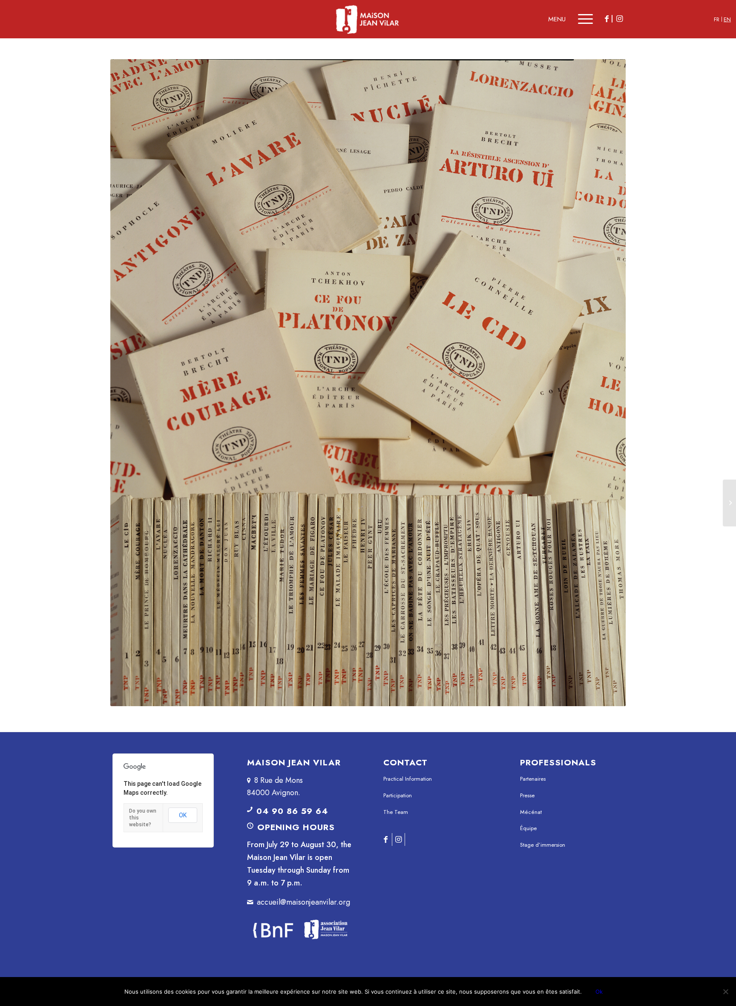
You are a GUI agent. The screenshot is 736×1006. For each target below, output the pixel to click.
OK (183, 815)
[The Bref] (729, 503)
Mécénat (531, 812)
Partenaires (533, 779)
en (727, 19)
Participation (397, 795)
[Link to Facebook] (606, 18)
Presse (527, 795)
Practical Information (407, 779)
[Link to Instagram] (619, 18)
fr (716, 19)
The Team (395, 812)
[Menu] (579, 19)
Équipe (528, 828)
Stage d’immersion (542, 845)
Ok (599, 991)
